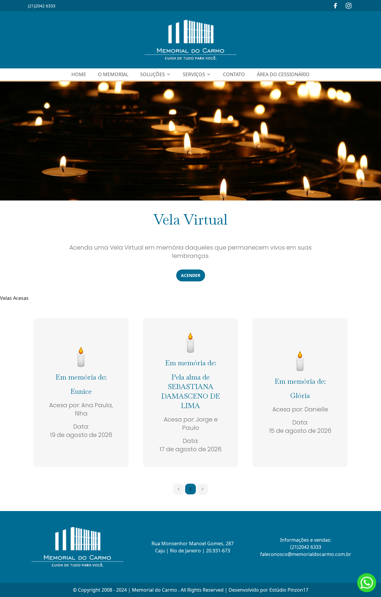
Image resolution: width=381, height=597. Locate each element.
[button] (178, 489)
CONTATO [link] (234, 74)
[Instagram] (348, 5)
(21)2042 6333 (41, 6)
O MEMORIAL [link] (113, 74)
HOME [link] (78, 74)
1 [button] (190, 489)
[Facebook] (335, 5)
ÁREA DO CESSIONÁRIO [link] (283, 74)
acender (190, 275)
